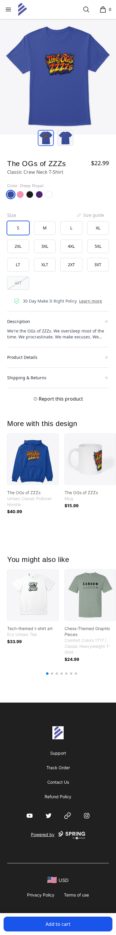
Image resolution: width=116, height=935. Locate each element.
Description (18, 321)
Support (58, 753)
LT (18, 264)
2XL (18, 246)
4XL (71, 246)
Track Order (58, 767)
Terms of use (76, 894)
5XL (98, 246)
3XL (44, 246)
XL (98, 228)
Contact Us (58, 782)
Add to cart (58, 924)
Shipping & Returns (26, 377)
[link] (32, 459)
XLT (44, 264)
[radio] (18, 228)
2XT (71, 264)
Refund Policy (58, 796)
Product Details (22, 357)
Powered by (42, 834)
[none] (90, 215)
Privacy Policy (40, 894)
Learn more (90, 301)
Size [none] (11, 215)
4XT (18, 283)
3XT (97, 264)
